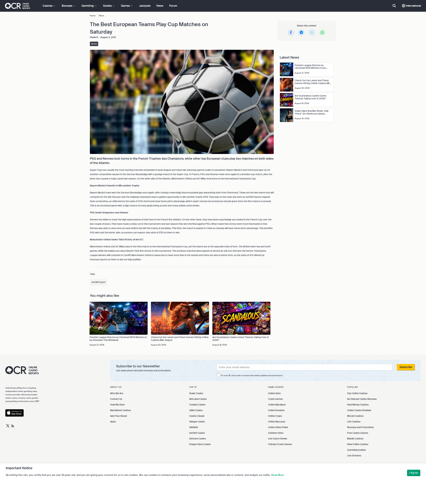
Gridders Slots (275, 432)
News (159, 5)
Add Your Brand (118, 415)
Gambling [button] (88, 5)
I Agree (413, 473)
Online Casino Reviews (359, 410)
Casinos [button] (48, 5)
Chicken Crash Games (280, 444)
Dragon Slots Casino (200, 444)
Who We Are (116, 393)
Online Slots (274, 393)
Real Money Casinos (358, 404)
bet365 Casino (197, 432)
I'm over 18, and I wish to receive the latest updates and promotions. (252, 375)
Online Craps (275, 415)
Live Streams (354, 455)
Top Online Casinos (357, 393)
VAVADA (193, 427)
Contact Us (116, 398)
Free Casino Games (357, 432)
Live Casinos (353, 421)
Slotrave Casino (197, 438)
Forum (173, 5)
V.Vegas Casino (197, 421)
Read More (277, 475)
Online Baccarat (276, 421)
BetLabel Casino (198, 398)
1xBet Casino (196, 410)
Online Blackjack (277, 404)
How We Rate (117, 404)
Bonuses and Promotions (360, 427)
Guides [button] (107, 5)
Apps (113, 421)
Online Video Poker (278, 427)
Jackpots (144, 5)
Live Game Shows (277, 438)
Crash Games (275, 398)
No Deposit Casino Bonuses (362, 398)
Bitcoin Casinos (355, 415)
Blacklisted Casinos (120, 410)
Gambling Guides (356, 449)
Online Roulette (276, 410)
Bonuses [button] (67, 5)
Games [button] (125, 5)
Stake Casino (196, 393)
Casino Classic (197, 415)
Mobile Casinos (355, 438)
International (413, 5)
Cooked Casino (197, 404)
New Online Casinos (357, 444)
